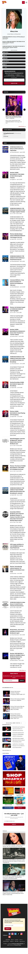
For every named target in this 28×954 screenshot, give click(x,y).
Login (20, 2)
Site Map (16, 941)
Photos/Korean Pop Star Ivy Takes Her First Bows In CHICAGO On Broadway (19, 728)
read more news (14, 50)
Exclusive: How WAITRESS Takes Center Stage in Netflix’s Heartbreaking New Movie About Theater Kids (13, 893)
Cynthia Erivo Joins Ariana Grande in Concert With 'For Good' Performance (19, 745)
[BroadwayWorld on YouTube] (9, 937)
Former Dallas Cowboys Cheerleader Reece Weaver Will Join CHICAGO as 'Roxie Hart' (14, 845)
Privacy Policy (17, 945)
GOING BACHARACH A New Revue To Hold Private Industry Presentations (17, 604)
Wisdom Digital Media (17, 943)
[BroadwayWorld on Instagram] (12, 934)
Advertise (8, 939)
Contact (16, 939)
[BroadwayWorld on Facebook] (9, 934)
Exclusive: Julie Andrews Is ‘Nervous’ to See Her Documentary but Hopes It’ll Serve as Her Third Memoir (14, 861)
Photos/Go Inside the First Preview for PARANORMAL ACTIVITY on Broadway (18, 734)
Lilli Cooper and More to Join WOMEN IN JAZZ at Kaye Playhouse (17, 546)
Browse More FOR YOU (13, 723)
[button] (23, 2)
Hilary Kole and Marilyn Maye (13, 117)
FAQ (6, 67)
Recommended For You (7, 687)
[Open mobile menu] (26, 2)
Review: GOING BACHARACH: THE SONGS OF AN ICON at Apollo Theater (14, 42)
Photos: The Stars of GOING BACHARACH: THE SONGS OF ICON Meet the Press (18, 467)
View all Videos (6, 750)
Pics (6, 55)
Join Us (20, 939)
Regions (12, 941)
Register (16, 2)
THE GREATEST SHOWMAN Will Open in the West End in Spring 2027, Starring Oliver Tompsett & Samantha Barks (13, 877)
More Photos (22, 126)
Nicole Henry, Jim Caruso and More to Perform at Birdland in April (17, 631)
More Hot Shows (8, 807)
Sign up (14, 824)
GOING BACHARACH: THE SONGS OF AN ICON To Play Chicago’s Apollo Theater (14, 47)
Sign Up (22, 680)
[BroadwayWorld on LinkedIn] (15, 934)
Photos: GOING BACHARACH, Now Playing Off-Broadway (17, 413)
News (6, 58)
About (12, 939)
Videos (6, 52)
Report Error (22, 941)
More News (22, 670)
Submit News (6, 941)
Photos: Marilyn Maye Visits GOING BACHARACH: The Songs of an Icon (14, 122)
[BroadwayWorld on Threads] (21, 934)
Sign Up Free (14, 83)
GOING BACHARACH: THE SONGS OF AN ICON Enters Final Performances (17, 257)
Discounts (20, 807)
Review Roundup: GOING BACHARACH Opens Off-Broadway (17, 384)
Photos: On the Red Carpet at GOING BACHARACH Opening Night (17, 309)
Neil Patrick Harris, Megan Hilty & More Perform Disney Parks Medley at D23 (19, 740)
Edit (6, 64)
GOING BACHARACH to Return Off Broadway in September (14, 37)
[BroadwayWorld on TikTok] (18, 934)
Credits (7, 61)
